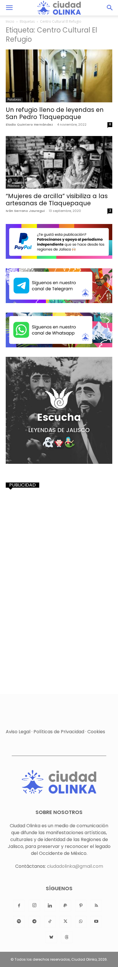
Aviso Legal (18, 731)
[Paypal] (65, 906)
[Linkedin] (50, 906)
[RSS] (96, 906)
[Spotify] (19, 921)
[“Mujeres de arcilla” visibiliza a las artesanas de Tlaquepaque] (59, 162)
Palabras (14, 99)
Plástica (13, 186)
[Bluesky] (51, 937)
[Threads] (66, 937)
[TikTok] (50, 921)
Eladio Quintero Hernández (29, 124)
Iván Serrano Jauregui (25, 210)
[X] (65, 921)
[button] (9, 8)
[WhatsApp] (80, 921)
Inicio (10, 21)
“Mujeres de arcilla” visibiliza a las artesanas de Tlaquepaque (57, 199)
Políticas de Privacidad (59, 731)
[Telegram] (34, 921)
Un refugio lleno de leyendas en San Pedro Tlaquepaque (55, 113)
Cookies (96, 731)
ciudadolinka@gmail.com (75, 866)
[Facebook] (19, 906)
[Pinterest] (80, 906)
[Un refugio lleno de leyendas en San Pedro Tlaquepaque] (59, 75)
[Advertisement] (59, 554)
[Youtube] (96, 921)
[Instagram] (34, 906)
